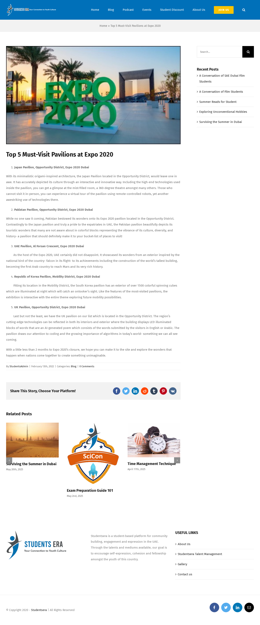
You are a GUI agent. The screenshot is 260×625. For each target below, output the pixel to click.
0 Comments (86, 366)
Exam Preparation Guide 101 (90, 490)
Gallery (182, 564)
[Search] (243, 10)
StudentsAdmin (19, 366)
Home (103, 26)
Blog (73, 366)
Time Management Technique (152, 464)
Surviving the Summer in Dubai (31, 464)
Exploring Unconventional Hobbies (223, 112)
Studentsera (39, 610)
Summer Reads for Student (217, 102)
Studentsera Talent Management (200, 554)
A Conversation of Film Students (221, 91)
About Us (184, 544)
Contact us (185, 574)
